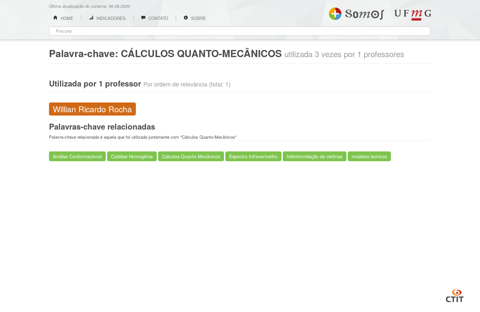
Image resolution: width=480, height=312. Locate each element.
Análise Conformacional (77, 156)
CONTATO (157, 18)
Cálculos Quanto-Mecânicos (191, 156)
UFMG (412, 15)
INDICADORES (110, 18)
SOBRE (198, 18)
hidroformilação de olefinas (315, 156)
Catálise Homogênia (132, 156)
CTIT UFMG (455, 294)
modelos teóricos (369, 156)
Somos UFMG (356, 12)
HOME (66, 18)
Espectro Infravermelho (253, 156)
